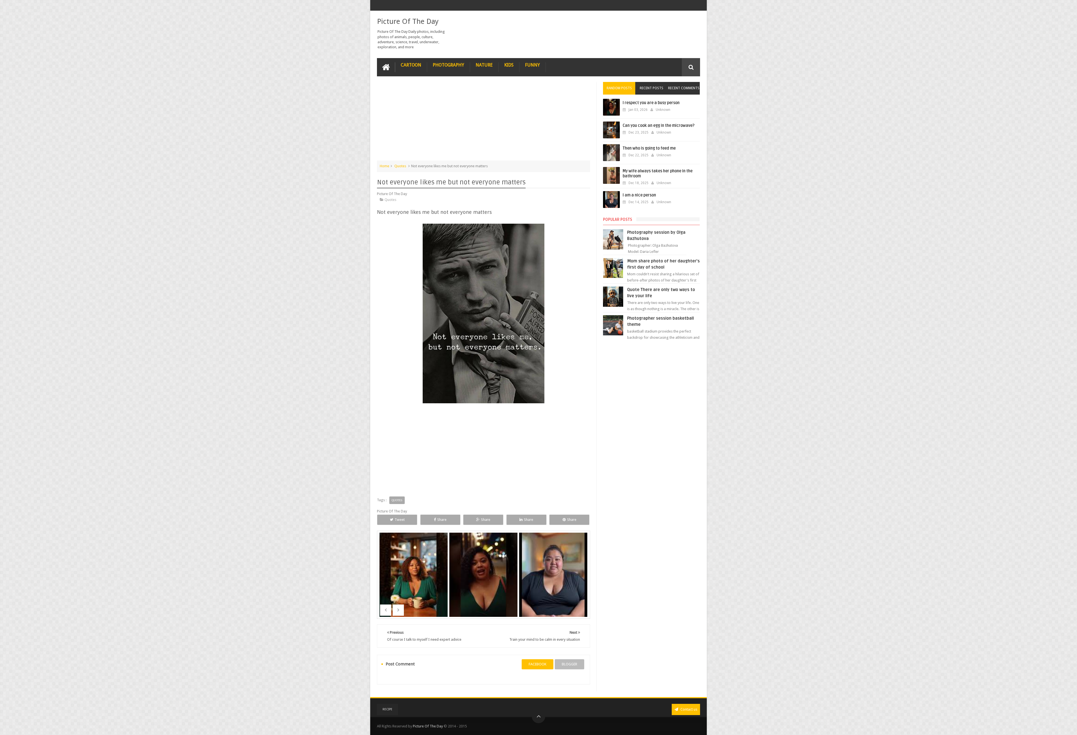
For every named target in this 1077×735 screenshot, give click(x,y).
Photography (448, 65)
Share (442, 520)
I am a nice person (554, 583)
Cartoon (411, 65)
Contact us (688, 709)
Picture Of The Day (408, 21)
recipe (387, 709)
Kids (509, 65)
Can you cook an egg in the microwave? (658, 125)
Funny (532, 65)
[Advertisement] (483, 121)
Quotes (400, 166)
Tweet (400, 520)
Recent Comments (683, 88)
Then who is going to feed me (649, 148)
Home (384, 166)
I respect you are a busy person (651, 102)
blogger (569, 664)
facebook (537, 664)
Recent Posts (651, 88)
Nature (484, 65)
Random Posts (619, 88)
